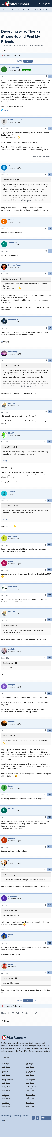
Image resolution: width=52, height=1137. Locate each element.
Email (3, 1067)
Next (27, 61)
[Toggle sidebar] (49, 10)
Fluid (2, 1120)
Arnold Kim (5, 1063)
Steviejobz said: (8, 663)
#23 (49, 905)
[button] (2, 4)
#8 (50, 360)
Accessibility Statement (20, 1116)
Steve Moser (5, 1103)
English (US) (45, 1118)
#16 (49, 657)
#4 (50, 228)
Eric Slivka (29, 1063)
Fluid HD (7, 1120)
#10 (49, 441)
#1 (50, 76)
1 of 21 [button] (19, 61)
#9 (50, 412)
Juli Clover (5, 1071)
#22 (49, 869)
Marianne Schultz (31, 1087)
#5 (50, 251)
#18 (49, 730)
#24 (49, 943)
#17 (49, 693)
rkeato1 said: (7, 735)
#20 (49, 817)
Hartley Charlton (7, 1087)
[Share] (46, 76)
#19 (49, 794)
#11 (49, 500)
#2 (50, 128)
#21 (49, 847)
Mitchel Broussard (7, 1079)
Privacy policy (6, 1116)
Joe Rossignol (30, 1071)
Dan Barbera (5, 1095)
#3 (50, 174)
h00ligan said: (8, 875)
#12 (49, 545)
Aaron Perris (30, 1103)
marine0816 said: (9, 447)
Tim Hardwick (30, 1079)
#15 (49, 620)
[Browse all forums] (43, 10)
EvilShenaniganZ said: (11, 279)
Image (5, 461)
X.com (8, 1067)
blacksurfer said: (9, 625)
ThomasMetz (7, 46)
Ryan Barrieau (30, 1095)
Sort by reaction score (36, 46)
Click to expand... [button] (26, 201)
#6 (50, 273)
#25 (49, 973)
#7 (50, 328)
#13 (49, 570)
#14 (49, 595)
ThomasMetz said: (9, 180)
